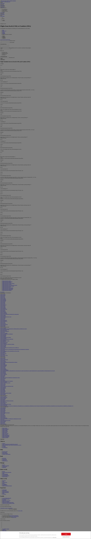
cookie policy (54, 537)
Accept (66, 534)
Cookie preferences (66, 536)
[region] (45, 535)
